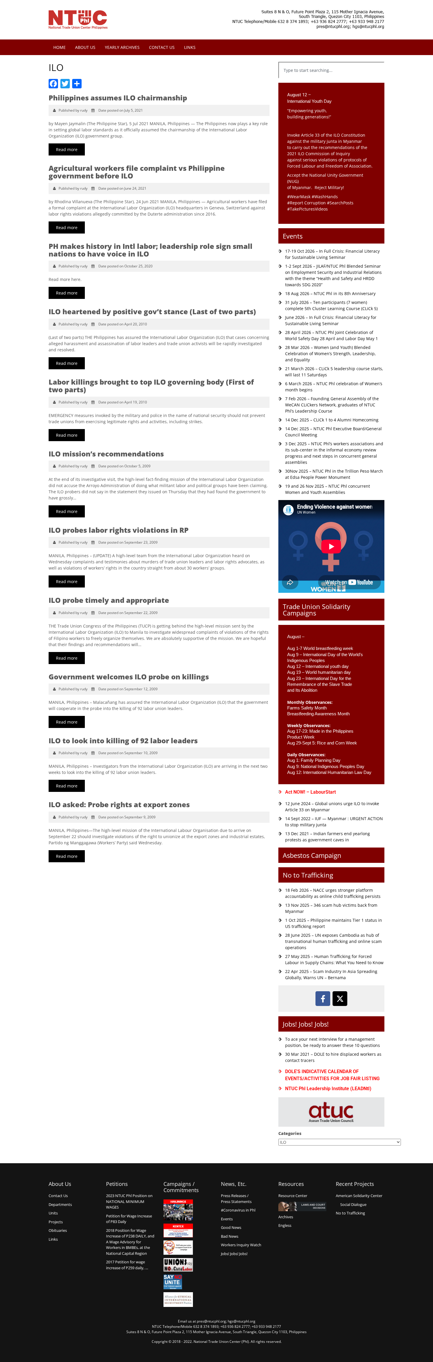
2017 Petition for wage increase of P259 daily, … (127, 1264)
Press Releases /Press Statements (236, 1198)
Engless (284, 1225)
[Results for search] (331, 82)
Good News (231, 1227)
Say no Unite (178, 1282)
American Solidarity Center (359, 1195)
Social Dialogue (353, 1204)
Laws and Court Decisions (302, 1206)
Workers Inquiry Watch (241, 1244)
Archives (285, 1216)
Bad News (229, 1236)
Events (293, 235)
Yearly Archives (122, 47)
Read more (66, 149)
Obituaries (58, 1230)
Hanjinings (178, 1210)
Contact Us (162, 47)
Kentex (178, 1230)
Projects (56, 1221)
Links (190, 47)
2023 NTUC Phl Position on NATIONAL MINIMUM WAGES (129, 1201)
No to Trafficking (308, 875)
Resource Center (292, 1195)
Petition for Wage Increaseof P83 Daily (129, 1218)
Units (53, 1213)
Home (59, 47)
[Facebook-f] (322, 998)
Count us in (178, 1247)
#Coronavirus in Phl (238, 1210)
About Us (85, 47)
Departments (60, 1204)
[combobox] (331, 70)
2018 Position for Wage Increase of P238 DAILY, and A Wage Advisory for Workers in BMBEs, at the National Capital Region (130, 1242)
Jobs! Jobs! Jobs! (306, 1024)
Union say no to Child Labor (178, 1265)
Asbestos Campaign (312, 855)
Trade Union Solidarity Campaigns (316, 609)
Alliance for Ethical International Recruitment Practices (178, 1299)
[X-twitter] (340, 998)
